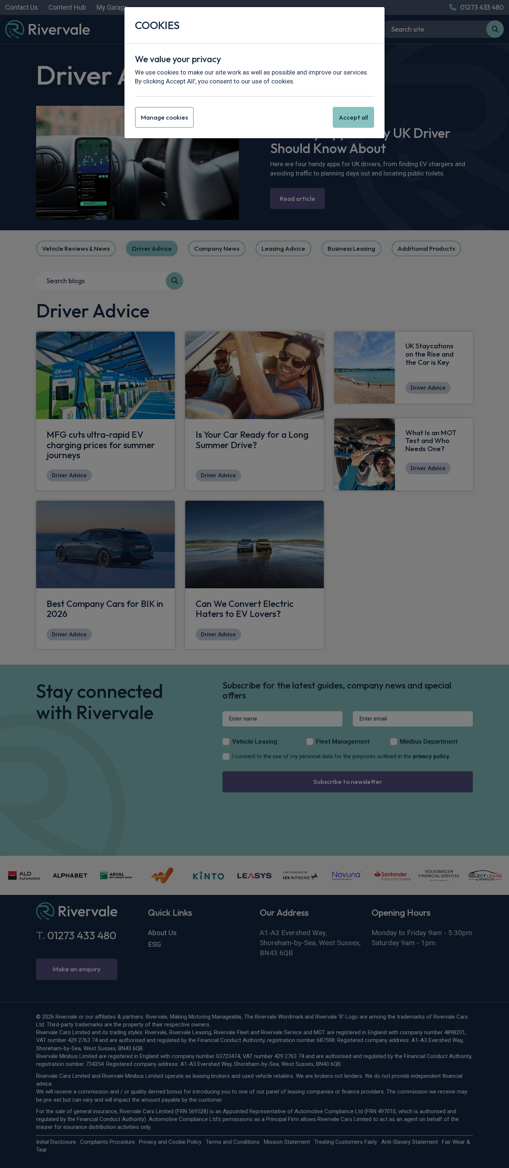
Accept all (353, 117)
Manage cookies (164, 117)
